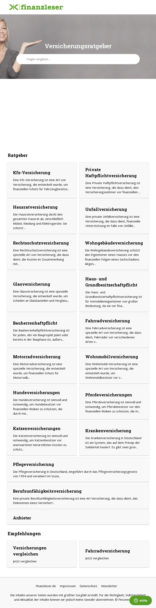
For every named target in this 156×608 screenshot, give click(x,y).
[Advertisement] (78, 115)
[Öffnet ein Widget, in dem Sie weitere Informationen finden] (140, 601)
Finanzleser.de (46, 586)
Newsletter (109, 586)
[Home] (36, 7)
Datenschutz (88, 586)
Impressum (68, 586)
